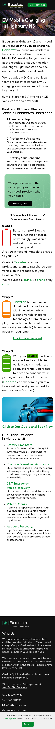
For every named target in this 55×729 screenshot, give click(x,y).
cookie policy (9, 718)
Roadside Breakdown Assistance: (28, 464)
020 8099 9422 (38, 5)
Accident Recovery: (20, 526)
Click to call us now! (27, 338)
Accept (27, 724)
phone (41, 279)
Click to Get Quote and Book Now (27, 427)
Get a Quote (20, 203)
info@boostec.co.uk (16, 705)
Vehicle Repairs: (17, 504)
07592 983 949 (13, 700)
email (6, 284)
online (27, 279)
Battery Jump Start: (19, 445)
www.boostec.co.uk (16, 710)
